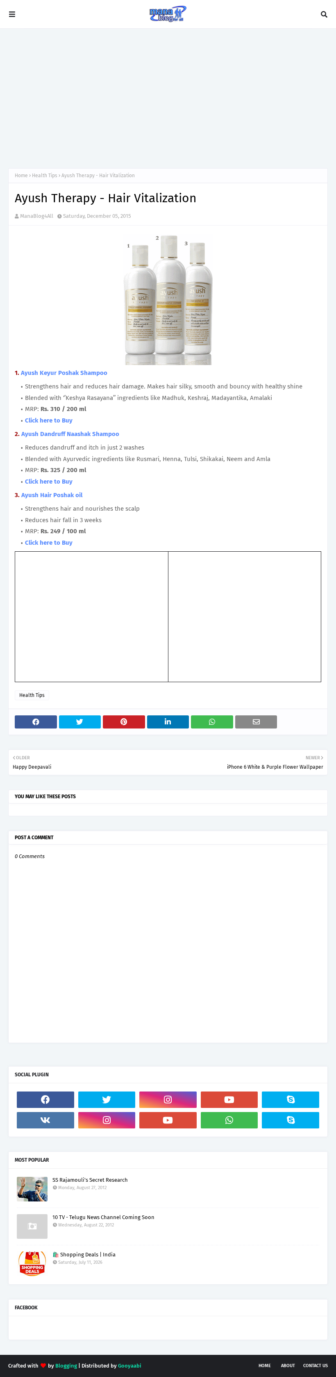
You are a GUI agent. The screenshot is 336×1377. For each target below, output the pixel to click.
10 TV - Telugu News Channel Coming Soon (103, 1217)
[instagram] (168, 1100)
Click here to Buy (49, 420)
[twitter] (107, 1100)
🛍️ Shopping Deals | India (84, 1254)
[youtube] (229, 1100)
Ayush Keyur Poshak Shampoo (64, 373)
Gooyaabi (129, 1366)
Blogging (66, 1366)
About (288, 1365)
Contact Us (315, 1365)
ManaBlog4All (36, 216)
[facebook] (45, 1100)
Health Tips (44, 175)
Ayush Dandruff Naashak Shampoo (70, 434)
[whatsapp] (229, 1120)
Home (21, 175)
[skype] (290, 1100)
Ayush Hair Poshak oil (51, 495)
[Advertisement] (168, 98)
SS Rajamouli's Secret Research (90, 1180)
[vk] (45, 1120)
